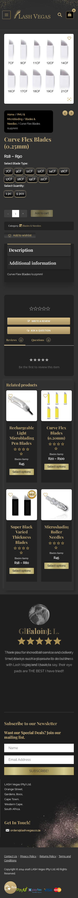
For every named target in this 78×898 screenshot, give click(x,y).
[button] (39, 771)
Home (10, 114)
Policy (32, 856)
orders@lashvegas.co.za (25, 830)
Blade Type (20, 163)
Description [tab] (21, 250)
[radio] (8, 171)
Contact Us (10, 856)
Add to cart (42, 213)
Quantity (18, 185)
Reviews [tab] (11, 340)
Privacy (24, 856)
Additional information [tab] (32, 263)
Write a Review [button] (41, 321)
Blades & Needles (32, 225)
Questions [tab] (37, 340)
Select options (21, 471)
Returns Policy (48, 856)
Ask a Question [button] (41, 330)
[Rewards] (10, 887)
